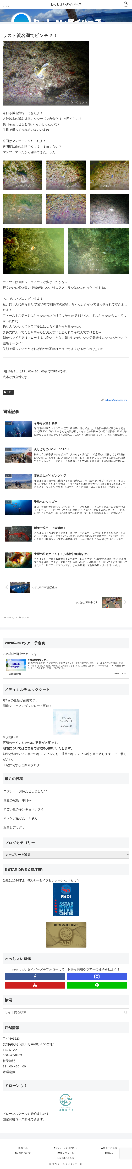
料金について (23, 1153)
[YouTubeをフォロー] (35, 985)
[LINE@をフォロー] (97, 985)
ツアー (10, 392)
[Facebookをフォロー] (35, 976)
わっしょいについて (67, 1147)
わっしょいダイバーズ (66, 4)
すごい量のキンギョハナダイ (23, 809)
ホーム (24, 1147)
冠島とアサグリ (14, 827)
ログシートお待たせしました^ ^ (25, 791)
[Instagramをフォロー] (97, 976)
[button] (126, 1012)
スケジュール (67, 1153)
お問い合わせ (67, 1158)
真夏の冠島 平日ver (17, 800)
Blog (110, 1153)
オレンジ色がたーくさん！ (22, 818)
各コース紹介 (110, 1147)
